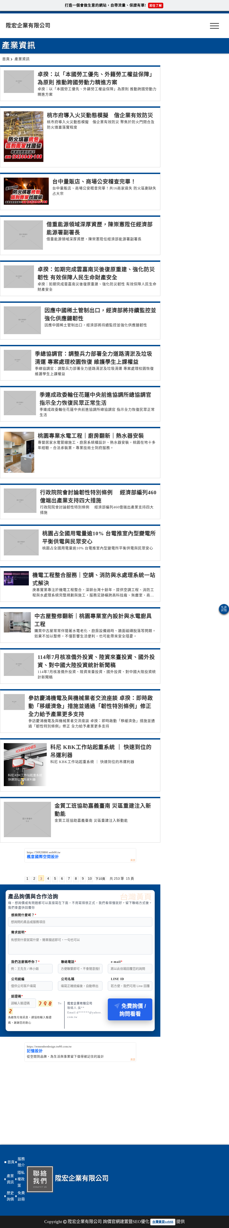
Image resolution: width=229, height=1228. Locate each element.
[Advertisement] (80, 1095)
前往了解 (155, 5)
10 (90, 878)
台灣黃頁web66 (162, 1222)
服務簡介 (21, 1162)
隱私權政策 (21, 1179)
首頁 (11, 1162)
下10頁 (100, 878)
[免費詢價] (224, 609)
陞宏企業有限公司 (28, 25)
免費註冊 (21, 1196)
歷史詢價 (10, 1196)
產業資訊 (10, 1179)
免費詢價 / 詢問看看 (132, 1010)
